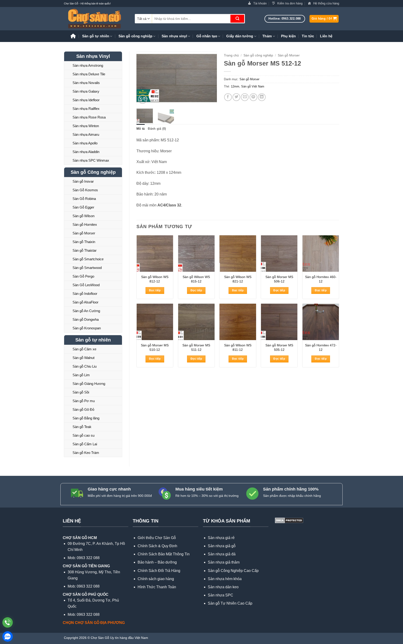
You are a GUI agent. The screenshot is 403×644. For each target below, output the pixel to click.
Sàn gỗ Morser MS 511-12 (196, 347)
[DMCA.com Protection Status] (288, 520)
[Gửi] (237, 18)
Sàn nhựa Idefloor (86, 100)
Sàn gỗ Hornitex (85, 224)
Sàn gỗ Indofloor (85, 294)
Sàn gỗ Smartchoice (88, 259)
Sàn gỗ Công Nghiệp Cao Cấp (233, 571)
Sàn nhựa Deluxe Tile (89, 74)
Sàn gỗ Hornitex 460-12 (321, 279)
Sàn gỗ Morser (84, 233)
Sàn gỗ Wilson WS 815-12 (196, 279)
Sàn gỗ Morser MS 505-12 (279, 347)
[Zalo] (7, 636)
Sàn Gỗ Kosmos (85, 190)
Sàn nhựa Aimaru (86, 134)
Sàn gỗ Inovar (83, 181)
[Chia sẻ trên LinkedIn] (262, 97)
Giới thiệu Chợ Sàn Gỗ (157, 538)
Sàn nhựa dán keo (223, 587)
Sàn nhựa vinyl (174, 36)
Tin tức (308, 36)
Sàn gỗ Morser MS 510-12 (155, 347)
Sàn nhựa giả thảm (224, 562)
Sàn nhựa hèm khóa (225, 579)
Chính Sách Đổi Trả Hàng (159, 571)
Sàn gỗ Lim (81, 375)
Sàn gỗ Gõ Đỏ (83, 409)
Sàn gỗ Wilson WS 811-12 (237, 347)
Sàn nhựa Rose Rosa (89, 117)
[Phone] (7, 622)
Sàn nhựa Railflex (86, 109)
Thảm (267, 36)
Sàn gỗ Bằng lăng (86, 418)
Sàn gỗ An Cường (86, 311)
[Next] (209, 78)
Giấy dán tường (239, 36)
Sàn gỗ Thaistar (85, 250)
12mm (235, 86)
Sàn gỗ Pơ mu (84, 401)
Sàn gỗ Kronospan (87, 328)
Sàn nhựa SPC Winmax (91, 160)
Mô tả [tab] (140, 128)
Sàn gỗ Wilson (83, 216)
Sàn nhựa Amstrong (88, 65)
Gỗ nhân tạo (206, 36)
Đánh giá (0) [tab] (157, 128)
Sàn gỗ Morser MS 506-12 (279, 279)
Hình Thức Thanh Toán (157, 587)
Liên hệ (326, 36)
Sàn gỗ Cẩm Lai (85, 444)
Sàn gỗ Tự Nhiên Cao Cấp (230, 603)
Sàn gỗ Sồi (81, 392)
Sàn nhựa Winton (86, 126)
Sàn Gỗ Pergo (83, 276)
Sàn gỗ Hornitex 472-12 (321, 347)
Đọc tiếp (155, 290)
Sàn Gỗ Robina (84, 199)
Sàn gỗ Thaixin (84, 242)
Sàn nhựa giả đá (222, 554)
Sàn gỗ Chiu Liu (85, 366)
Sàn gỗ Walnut (83, 358)
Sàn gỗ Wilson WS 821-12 (237, 279)
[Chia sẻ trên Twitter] (236, 97)
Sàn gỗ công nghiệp (135, 36)
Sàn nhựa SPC (220, 595)
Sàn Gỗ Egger (83, 207)
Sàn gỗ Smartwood (87, 268)
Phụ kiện (288, 36)
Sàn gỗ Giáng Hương (89, 384)
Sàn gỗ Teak (82, 427)
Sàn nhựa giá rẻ (221, 538)
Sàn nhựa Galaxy (86, 91)
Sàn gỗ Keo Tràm (86, 453)
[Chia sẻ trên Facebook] (228, 97)
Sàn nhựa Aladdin (86, 152)
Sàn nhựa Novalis (86, 83)
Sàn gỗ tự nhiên (95, 36)
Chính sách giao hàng (156, 579)
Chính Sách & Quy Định (157, 546)
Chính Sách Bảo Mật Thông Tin (164, 554)
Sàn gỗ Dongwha (86, 319)
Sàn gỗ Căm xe (84, 349)
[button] (324, 19)
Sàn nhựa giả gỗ (222, 546)
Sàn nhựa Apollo (85, 143)
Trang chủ (231, 55)
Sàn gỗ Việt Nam (252, 86)
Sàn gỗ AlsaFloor (85, 302)
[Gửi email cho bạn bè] (245, 97)
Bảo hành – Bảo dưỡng (157, 562)
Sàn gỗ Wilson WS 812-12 (154, 279)
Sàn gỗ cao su (83, 435)
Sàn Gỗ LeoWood (86, 285)
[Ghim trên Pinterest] (253, 97)
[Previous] (144, 78)
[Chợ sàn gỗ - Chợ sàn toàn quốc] (96, 18)
